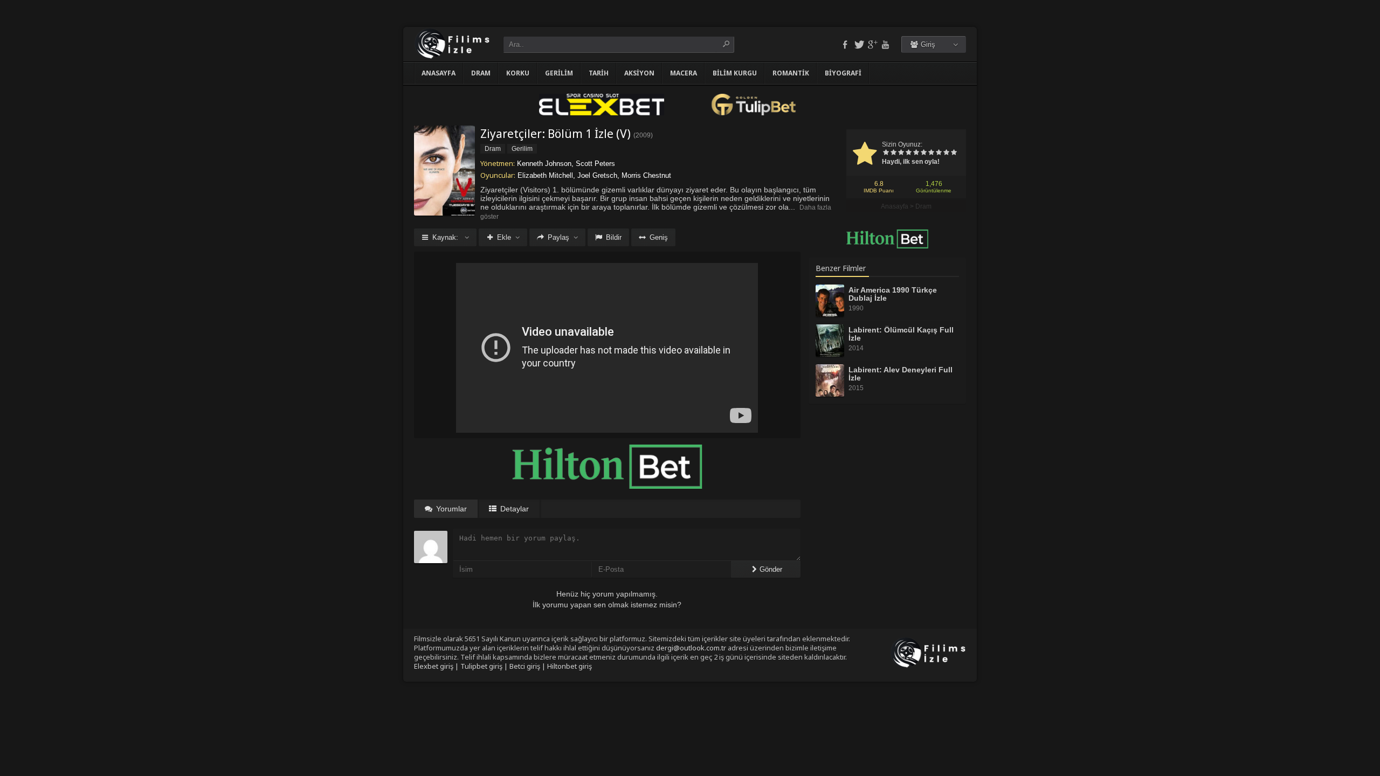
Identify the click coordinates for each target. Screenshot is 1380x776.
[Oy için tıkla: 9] (946, 153)
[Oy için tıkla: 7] (931, 153)
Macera (683, 73)
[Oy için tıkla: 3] (901, 153)
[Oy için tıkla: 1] (885, 153)
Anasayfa (439, 73)
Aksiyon (639, 73)
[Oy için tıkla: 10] (953, 153)
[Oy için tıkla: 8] (938, 153)
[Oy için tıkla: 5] (916, 153)
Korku (517, 73)
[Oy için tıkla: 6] (923, 153)
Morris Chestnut (646, 175)
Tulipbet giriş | (484, 666)
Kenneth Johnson (544, 164)
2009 (643, 135)
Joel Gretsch (597, 175)
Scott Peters (595, 164)
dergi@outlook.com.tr (691, 648)
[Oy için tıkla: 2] (893, 153)
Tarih (599, 73)
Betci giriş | (528, 666)
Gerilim (559, 73)
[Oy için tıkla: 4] (908, 153)
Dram (481, 73)
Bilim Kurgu (735, 73)
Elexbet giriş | (437, 666)
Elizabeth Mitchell (545, 175)
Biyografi (843, 73)
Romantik (790, 73)
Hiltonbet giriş (569, 666)
